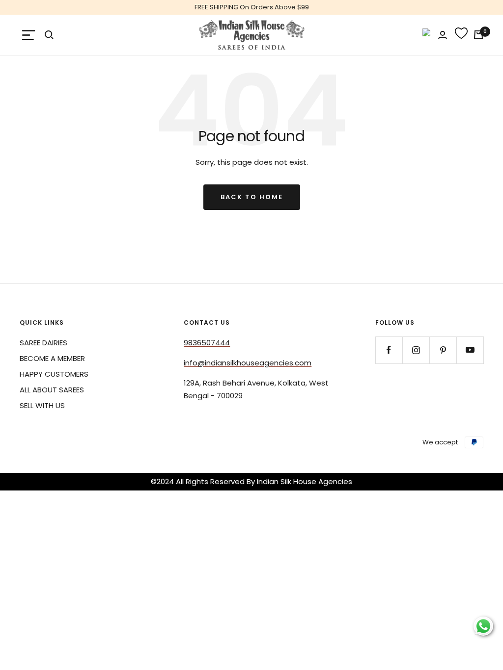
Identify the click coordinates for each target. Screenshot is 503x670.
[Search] (49, 34)
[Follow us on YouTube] (469, 349)
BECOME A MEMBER (52, 358)
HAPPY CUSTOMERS (54, 374)
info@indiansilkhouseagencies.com (247, 363)
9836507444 (207, 342)
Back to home (252, 197)
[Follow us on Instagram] (415, 349)
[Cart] (478, 34)
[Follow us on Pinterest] (442, 349)
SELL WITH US (42, 405)
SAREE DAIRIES (43, 342)
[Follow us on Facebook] (388, 349)
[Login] (442, 35)
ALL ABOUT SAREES (52, 390)
